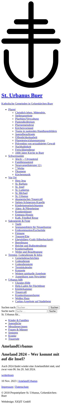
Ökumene (20, 171)
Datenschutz (22, 386)
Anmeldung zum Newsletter (30, 276)
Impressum (7, 386)
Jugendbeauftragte (25, 134)
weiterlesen (7, 375)
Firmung (19, 233)
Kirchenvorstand (24, 128)
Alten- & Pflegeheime (27, 208)
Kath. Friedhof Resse (26, 217)
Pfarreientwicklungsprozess (30, 140)
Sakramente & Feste (19, 220)
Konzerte (20, 270)
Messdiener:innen (17, 326)
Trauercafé (21, 292)
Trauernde (13, 338)
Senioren (13, 332)
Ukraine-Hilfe (22, 282)
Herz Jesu (20, 180)
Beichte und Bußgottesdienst (30, 245)
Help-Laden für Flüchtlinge (30, 285)
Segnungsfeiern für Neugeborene (33, 227)
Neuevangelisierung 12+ (28, 165)
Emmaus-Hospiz (24, 214)
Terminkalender (23, 267)
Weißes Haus (22, 298)
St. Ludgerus (22, 189)
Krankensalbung (24, 248)
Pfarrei (12, 109)
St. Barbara (21, 183)
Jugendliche (14, 323)
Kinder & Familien (18, 320)
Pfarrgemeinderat (24, 124)
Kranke (12, 335)
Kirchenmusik (22, 174)
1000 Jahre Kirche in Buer (29, 152)
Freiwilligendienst (25, 149)
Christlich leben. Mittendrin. (30, 112)
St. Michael (21, 193)
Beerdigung (21, 242)
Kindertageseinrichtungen (29, 205)
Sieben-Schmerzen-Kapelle (30, 202)
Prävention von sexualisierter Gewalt (35, 143)
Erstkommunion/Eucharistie (30, 230)
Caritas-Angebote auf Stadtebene (33, 301)
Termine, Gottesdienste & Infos (25, 254)
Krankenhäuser (23, 211)
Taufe (18, 224)
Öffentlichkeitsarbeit (26, 137)
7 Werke (19, 168)
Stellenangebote (23, 115)
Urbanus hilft (15, 279)
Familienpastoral (24, 162)
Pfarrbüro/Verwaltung (27, 118)
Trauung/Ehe (22, 236)
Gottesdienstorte (24, 264)
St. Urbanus (21, 196)
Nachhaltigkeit (23, 146)
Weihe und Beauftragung (28, 251)
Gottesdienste (22, 261)
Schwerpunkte (16, 155)
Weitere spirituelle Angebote (30, 273)
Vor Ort (12, 177)
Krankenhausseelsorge (27, 295)
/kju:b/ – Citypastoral (26, 159)
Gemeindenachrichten (27, 258)
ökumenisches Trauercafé (29, 199)
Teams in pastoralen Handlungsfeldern (36, 131)
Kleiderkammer (23, 289)
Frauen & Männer (18, 329)
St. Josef (19, 186)
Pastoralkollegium (25, 121)
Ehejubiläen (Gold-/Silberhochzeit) (34, 239)
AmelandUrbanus (27, 381)
